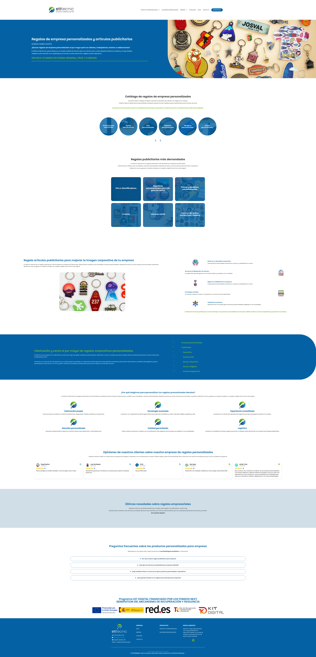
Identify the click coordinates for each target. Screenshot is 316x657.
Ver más (108, 126)
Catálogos (192, 10)
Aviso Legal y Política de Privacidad (158, 651)
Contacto (206, 10)
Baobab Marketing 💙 (179, 653)
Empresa (182, 10)
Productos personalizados (149, 10)
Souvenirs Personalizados (170, 10)
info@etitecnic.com (119, 637)
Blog (199, 10)
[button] (155, 140)
